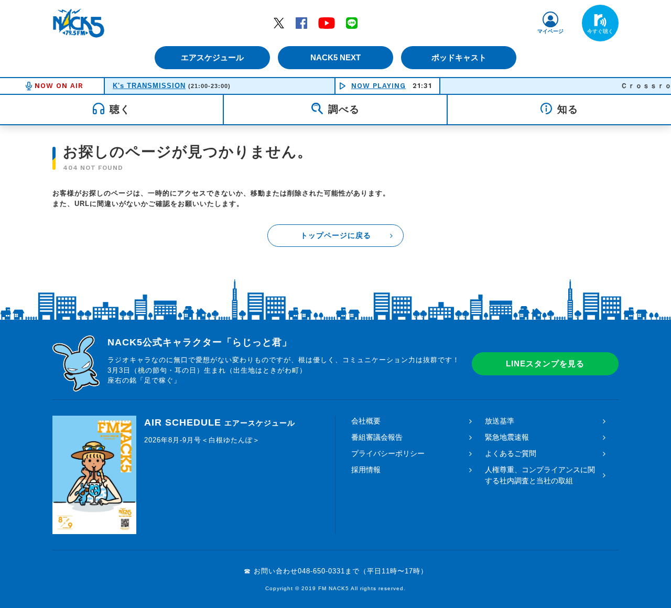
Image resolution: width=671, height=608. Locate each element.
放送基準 (499, 421)
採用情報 (366, 469)
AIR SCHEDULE (219, 422)
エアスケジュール (212, 57)
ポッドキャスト (458, 57)
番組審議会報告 (377, 437)
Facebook (301, 22)
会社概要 (366, 421)
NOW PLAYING (378, 86)
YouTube (327, 22)
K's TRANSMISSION (149, 86)
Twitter (279, 22)
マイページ (550, 31)
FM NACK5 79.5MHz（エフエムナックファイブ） (78, 23)
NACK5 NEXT (335, 57)
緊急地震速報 (507, 437)
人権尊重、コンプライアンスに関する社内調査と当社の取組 (540, 475)
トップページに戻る (335, 235)
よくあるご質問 (510, 453)
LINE (352, 22)
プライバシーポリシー (388, 453)
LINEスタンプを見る (545, 363)
